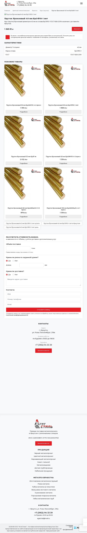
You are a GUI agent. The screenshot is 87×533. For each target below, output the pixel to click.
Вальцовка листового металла (43, 490)
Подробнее (24, 112)
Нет (16, 261)
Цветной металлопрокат (43, 456)
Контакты (10, 290)
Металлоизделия (43, 465)
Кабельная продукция (43, 471)
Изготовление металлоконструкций (43, 481)
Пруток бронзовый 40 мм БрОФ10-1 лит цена (22, 227)
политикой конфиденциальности (17, 315)
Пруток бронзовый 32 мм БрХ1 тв (23, 156)
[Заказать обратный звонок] (85, 524)
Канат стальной (43, 462)
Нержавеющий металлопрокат (43, 459)
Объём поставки (13, 244)
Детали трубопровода (43, 468)
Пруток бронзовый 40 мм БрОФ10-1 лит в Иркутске (62, 223)
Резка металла (43, 484)
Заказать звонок (43, 350)
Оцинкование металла (43, 493)
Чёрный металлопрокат (43, 453)
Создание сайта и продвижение (68, 527)
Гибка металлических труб (43, 499)
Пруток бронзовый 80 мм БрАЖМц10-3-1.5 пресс (24, 209)
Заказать (77, 29)
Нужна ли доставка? (15, 271)
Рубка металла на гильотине (43, 487)
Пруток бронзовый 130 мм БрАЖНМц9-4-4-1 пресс (63, 209)
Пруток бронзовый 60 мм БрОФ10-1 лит (63, 105)
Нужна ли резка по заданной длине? (22, 257)
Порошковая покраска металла (43, 496)
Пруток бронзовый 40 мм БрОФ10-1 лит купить (23, 223)
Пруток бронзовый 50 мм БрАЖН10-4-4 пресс (23, 105)
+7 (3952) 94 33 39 (24, 5)
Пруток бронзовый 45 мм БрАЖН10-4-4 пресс (63, 156)
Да (9, 261)
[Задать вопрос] (85, 520)
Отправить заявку (43, 310)
